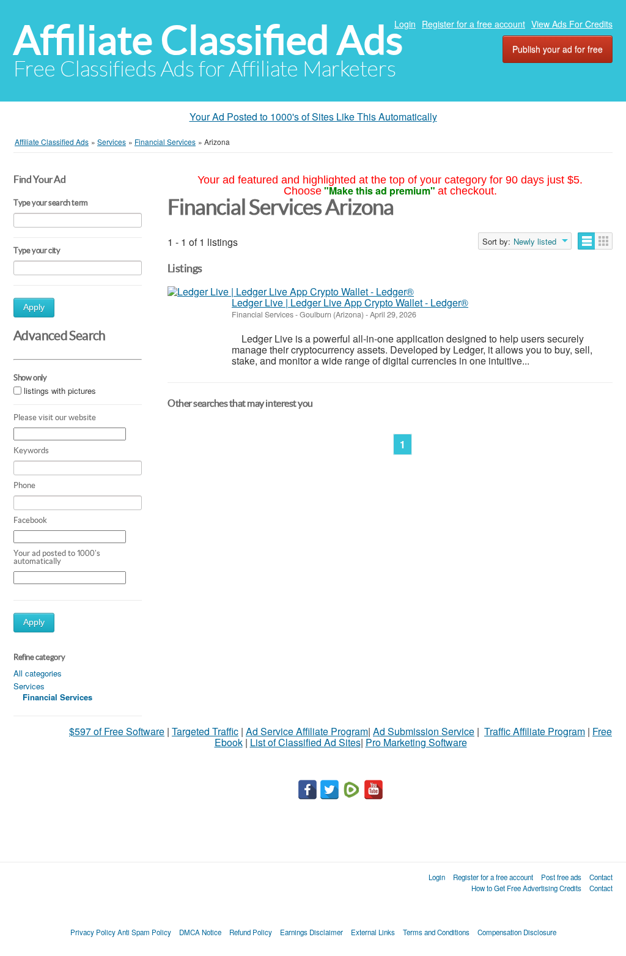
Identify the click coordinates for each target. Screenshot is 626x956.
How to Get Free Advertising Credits (526, 888)
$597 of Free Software (116, 731)
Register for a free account (473, 24)
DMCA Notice (200, 932)
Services (29, 686)
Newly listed (535, 241)
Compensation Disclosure (516, 932)
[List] (586, 241)
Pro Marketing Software (416, 742)
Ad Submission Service (423, 731)
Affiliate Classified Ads (208, 40)
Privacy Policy (93, 932)
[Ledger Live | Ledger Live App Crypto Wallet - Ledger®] (291, 291)
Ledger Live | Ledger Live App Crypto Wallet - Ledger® (350, 302)
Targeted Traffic (205, 731)
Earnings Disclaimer (311, 932)
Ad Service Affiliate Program (307, 731)
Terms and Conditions (436, 932)
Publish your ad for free (557, 49)
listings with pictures (60, 391)
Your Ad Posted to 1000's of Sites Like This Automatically (313, 116)
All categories (37, 673)
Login (405, 24)
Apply (34, 307)
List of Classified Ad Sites (305, 742)
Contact (601, 877)
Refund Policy (250, 932)
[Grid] (604, 241)
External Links (373, 932)
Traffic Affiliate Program (534, 731)
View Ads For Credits (572, 24)
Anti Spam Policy (144, 932)
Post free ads (561, 877)
